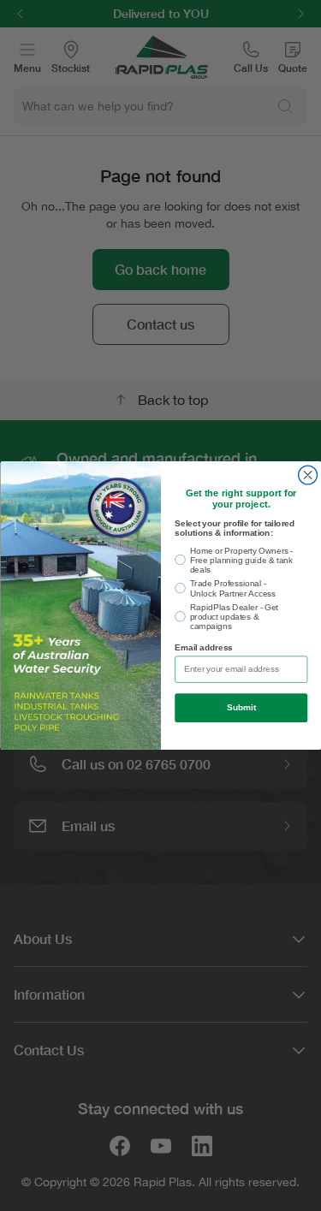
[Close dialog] (307, 475)
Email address (204, 648)
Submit (240, 708)
